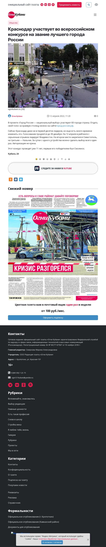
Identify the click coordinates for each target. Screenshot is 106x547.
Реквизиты (13, 492)
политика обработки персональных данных (58, 539)
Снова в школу (15, 419)
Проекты (12, 445)
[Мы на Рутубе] (54, 5)
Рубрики (12, 440)
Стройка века (14, 424)
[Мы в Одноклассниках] (50, 5)
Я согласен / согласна (52, 542)
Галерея (12, 435)
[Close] (88, 539)
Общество (13, 23)
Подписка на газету (18, 480)
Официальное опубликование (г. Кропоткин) (31, 516)
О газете (12, 474)
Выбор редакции (16, 403)
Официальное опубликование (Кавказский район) (33, 521)
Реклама (12, 497)
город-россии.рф (64, 125)
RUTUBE (67, 168)
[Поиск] (89, 4)
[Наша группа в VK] (46, 5)
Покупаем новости (17, 485)
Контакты (13, 464)
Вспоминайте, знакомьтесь (21, 398)
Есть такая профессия (18, 414)
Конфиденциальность (19, 469)
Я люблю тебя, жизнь (18, 429)
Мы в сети (13, 450)
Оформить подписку (53, 317)
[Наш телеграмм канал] (42, 5)
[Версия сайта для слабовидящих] (96, 4)
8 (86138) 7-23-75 (18, 373)
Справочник (14, 502)
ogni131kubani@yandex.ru (22, 377)
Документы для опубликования (24, 527)
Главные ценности (17, 409)
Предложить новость (69, 4)
